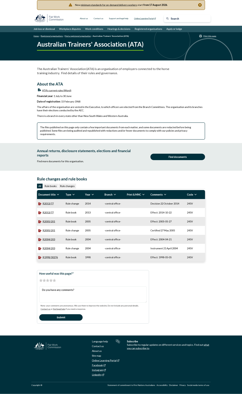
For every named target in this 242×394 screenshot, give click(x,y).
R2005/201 (49, 221)
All (39, 186)
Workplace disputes (70, 28)
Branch (113, 194)
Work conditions (94, 28)
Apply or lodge (174, 28)
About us (84, 18)
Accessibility (162, 385)
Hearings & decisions (118, 28)
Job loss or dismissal (44, 28)
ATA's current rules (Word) (56, 90)
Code (195, 194)
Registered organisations (148, 28)
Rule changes (67, 186)
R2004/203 (49, 239)
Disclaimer (173, 385)
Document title (50, 194)
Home (36, 36)
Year (92, 194)
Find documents (178, 156)
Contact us (98, 18)
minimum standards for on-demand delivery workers (109, 4)
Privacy (182, 385)
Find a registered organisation (78, 36)
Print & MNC (137, 194)
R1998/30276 (50, 257)
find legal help (59, 309)
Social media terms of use (198, 385)
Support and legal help (118, 18)
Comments (161, 194)
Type (73, 194)
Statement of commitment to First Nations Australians (131, 385)
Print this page (209, 36)
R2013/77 (48, 203)
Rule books (51, 186)
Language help (100, 341)
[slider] (47, 280)
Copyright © (36, 385)
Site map (96, 355)
